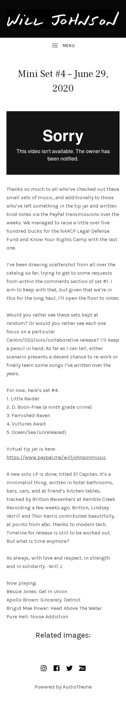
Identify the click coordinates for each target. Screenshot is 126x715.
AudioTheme (77, 687)
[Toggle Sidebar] (63, 46)
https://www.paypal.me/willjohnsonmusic (56, 457)
